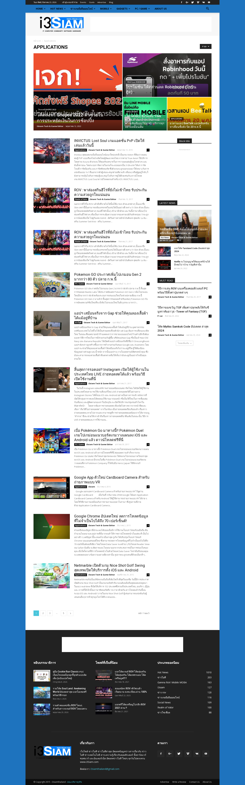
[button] (208, 9)
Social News (164, 702)
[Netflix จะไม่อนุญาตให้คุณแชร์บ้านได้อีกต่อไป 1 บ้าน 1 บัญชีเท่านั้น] (164, 265)
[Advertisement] (151, 24)
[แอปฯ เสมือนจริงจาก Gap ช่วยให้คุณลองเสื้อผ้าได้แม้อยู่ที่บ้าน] (52, 323)
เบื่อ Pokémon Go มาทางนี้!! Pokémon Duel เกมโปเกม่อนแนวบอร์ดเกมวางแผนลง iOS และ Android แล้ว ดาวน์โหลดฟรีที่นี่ (111, 435)
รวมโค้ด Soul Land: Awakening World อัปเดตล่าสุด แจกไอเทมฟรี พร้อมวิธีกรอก (69, 691)
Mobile (104, 8)
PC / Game (141, 8)
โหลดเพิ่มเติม (183, 343)
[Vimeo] (198, 2)
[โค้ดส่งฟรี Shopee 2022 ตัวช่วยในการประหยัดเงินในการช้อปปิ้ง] (78, 91)
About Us (161, 8)
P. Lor (160, 316)
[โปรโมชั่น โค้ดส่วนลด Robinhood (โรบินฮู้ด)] (167, 75)
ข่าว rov (162, 692)
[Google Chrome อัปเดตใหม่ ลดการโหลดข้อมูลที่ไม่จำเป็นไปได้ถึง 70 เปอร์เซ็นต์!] (52, 526)
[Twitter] (192, 2)
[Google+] (187, 2)
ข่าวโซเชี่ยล (164, 712)
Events (83, 2)
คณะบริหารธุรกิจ (74, 781)
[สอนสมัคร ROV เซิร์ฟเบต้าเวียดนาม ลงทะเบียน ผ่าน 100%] (104, 692)
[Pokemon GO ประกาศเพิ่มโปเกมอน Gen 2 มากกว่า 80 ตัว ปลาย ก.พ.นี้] (52, 284)
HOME (39, 8)
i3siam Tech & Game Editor (50, 126)
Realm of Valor (81, 199)
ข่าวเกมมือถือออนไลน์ (81, 8)
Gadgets (122, 8)
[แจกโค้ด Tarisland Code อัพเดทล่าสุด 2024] (164, 252)
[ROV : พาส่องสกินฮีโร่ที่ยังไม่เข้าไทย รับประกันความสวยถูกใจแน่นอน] (52, 200)
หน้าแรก (37, 40)
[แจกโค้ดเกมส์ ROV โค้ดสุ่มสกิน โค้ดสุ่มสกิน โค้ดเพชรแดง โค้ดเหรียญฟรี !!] (104, 675)
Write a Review (179, 781)
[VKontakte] (203, 2)
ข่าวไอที (78, 322)
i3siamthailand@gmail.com (104, 768)
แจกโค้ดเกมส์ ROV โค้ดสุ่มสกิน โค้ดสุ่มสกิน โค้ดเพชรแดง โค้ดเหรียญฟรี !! (130, 675)
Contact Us (194, 781)
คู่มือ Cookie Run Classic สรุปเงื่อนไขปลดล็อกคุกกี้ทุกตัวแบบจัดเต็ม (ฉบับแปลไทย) (69, 675)
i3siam (91, 486)
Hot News (56, 8)
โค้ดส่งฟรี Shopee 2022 (47, 110)
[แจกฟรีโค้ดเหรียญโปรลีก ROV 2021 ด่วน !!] (104, 708)
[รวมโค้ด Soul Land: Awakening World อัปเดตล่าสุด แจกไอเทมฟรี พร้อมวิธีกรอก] (42, 692)
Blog (111, 2)
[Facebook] (181, 2)
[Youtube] (209, 2)
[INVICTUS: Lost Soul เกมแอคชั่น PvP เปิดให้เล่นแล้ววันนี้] (52, 151)
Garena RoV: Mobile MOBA (172, 682)
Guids (91, 2)
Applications (132, 112)
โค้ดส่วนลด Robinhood (136, 82)
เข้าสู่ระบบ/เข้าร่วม (70, 2)
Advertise (102, 2)
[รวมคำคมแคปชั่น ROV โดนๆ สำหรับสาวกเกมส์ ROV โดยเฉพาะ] (42, 709)
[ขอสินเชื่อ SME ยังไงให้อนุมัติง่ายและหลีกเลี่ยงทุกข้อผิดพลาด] (185, 226)
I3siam (161, 687)
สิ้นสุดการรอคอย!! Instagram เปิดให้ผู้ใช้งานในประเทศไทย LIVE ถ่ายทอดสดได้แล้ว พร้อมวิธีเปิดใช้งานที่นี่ (111, 374)
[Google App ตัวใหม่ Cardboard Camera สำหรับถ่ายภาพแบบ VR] (52, 487)
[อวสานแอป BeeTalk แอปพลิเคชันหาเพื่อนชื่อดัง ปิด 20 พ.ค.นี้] (189, 113)
